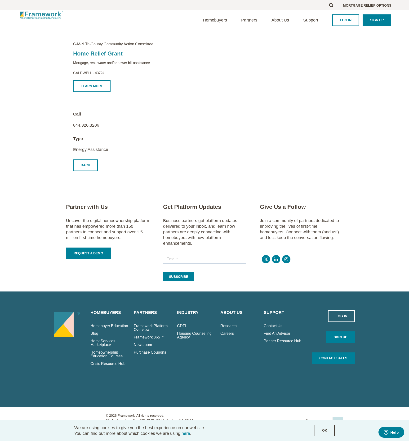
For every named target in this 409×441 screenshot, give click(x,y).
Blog (94, 333)
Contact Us (273, 326)
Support (310, 20)
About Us (280, 20)
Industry (188, 312)
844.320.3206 (86, 125)
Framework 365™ (149, 337)
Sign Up (377, 20)
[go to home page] (41, 15)
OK (324, 430)
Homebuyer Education (109, 326)
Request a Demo (88, 253)
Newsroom (143, 345)
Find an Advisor (277, 333)
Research (228, 326)
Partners (249, 20)
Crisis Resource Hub (107, 364)
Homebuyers (215, 20)
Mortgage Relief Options (367, 5)
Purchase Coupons (150, 352)
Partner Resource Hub (282, 341)
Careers (227, 333)
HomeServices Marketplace (102, 343)
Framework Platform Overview (151, 328)
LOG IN (345, 20)
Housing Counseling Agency (194, 335)
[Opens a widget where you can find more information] (391, 433)
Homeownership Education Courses (106, 354)
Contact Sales (333, 358)
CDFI (181, 326)
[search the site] (336, 5)
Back (85, 165)
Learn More (92, 86)
